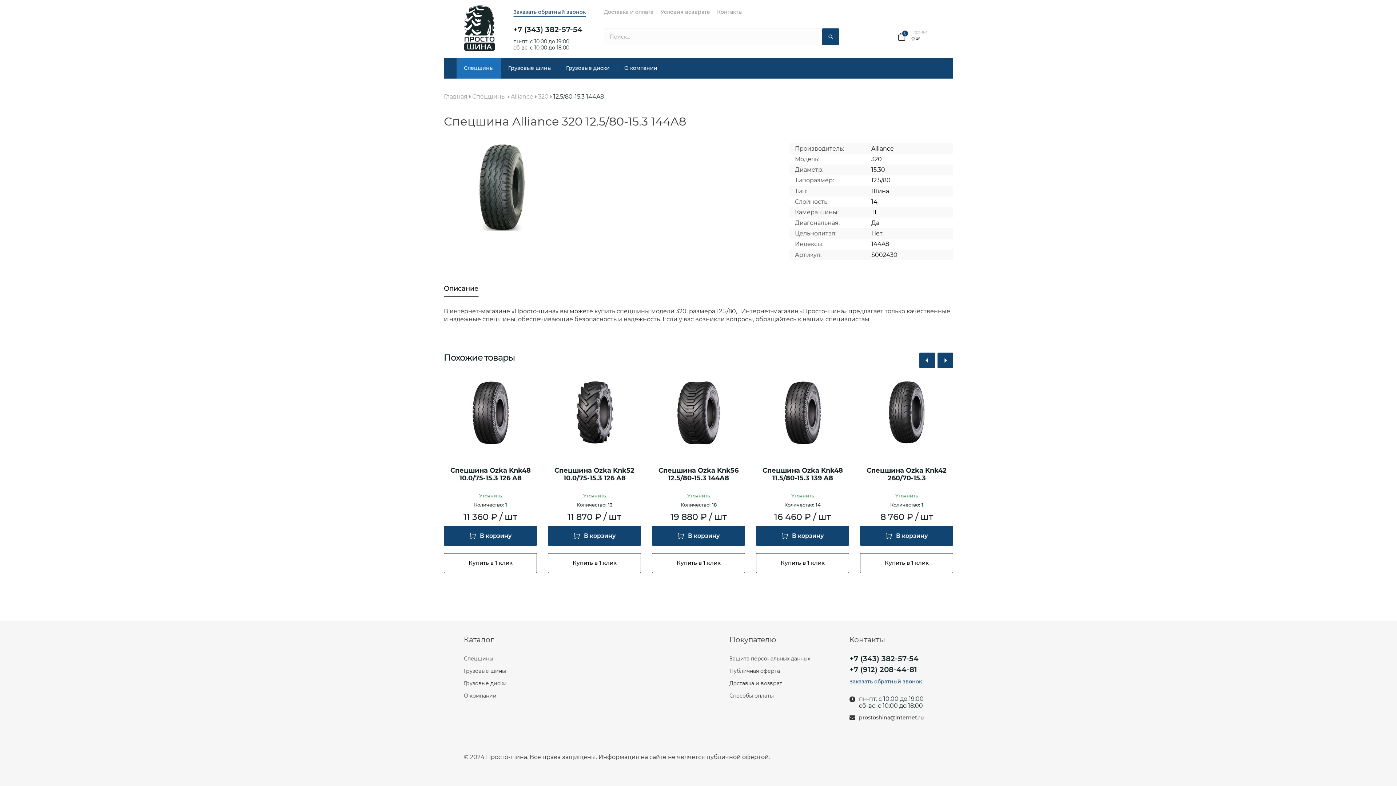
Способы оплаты (751, 695)
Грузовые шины (530, 68)
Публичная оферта (754, 671)
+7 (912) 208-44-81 (883, 669)
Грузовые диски (588, 68)
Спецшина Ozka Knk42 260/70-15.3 (907, 475)
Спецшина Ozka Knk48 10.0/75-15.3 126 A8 (490, 475)
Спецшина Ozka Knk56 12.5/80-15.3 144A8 (698, 475)
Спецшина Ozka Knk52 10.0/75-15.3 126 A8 (594, 475)
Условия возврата (685, 12)
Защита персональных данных (769, 658)
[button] (927, 360)
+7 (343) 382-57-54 (547, 29)
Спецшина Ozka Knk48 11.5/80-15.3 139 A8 (803, 475)
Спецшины (479, 68)
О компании (640, 68)
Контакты (730, 12)
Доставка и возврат (755, 683)
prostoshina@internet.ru (891, 718)
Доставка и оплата (628, 12)
